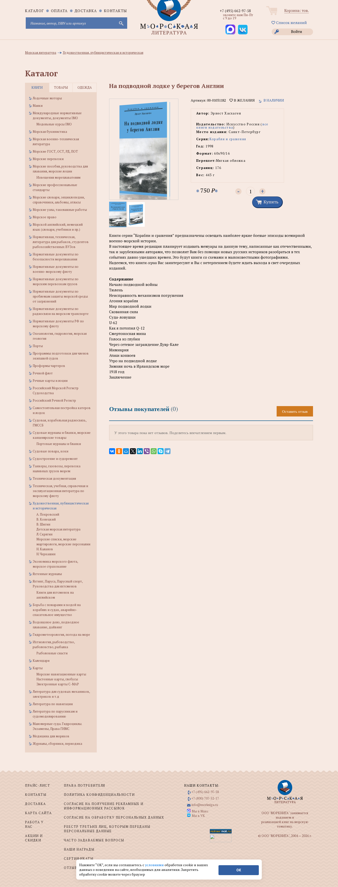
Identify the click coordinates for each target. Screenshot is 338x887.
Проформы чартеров (49, 365)
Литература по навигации (53, 704)
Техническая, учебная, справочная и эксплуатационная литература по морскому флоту (60, 491)
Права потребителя (84, 785)
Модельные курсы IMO (54, 124)
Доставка (86, 10)
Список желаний (291, 22)
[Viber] (147, 451)
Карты (38, 668)
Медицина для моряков (51, 736)
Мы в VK (198, 815)
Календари (41, 660)
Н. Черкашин (45, 554)
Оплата (59, 10)
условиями (155, 864)
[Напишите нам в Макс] (230, 29)
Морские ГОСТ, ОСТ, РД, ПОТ (55, 151)
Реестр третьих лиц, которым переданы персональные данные (107, 828)
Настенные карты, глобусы (57, 679)
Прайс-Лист (37, 785)
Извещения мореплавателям (58, 177)
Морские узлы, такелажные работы (60, 209)
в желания (244, 100)
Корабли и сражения (227, 139)
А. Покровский (47, 514)
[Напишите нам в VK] (243, 29)
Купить (271, 202)
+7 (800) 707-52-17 (205, 798)
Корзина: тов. (296, 10)
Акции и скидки (34, 837)
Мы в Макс (200, 811)
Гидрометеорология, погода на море (61, 634)
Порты (38, 346)
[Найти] (120, 23)
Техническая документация (54, 478)
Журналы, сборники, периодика (57, 743)
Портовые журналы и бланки (58, 444)
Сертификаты (78, 858)
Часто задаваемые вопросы (94, 840)
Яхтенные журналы (47, 574)
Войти (296, 31)
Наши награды (79, 849)
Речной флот (43, 373)
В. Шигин (43, 524)
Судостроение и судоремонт (55, 458)
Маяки (38, 105)
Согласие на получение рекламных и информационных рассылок (103, 806)
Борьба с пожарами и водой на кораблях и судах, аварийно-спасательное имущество (57, 610)
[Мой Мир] (126, 451)
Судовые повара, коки (50, 451)
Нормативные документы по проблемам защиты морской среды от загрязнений (60, 296)
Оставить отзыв (295, 411)
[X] (133, 451)
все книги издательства (232, 126)
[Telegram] (167, 451)
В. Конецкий (46, 519)
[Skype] (161, 451)
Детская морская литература (58, 529)
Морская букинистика (50, 131)
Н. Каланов (44, 549)
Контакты (115, 10)
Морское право (44, 217)
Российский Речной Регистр (54, 400)
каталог (34, 10)
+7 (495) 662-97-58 (235, 10)
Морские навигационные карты (61, 674)
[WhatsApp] (154, 451)
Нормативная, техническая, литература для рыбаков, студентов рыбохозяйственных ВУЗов (61, 242)
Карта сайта (38, 813)
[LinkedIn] (140, 451)
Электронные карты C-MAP (57, 684)
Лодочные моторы (47, 98)
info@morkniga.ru (205, 805)
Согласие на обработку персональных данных (114, 817)
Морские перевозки (48, 159)
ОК (238, 870)
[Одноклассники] (119, 451)
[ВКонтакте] (112, 451)
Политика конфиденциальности (99, 794)
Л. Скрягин (44, 534)
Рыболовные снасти (52, 653)
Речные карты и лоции (50, 380)
